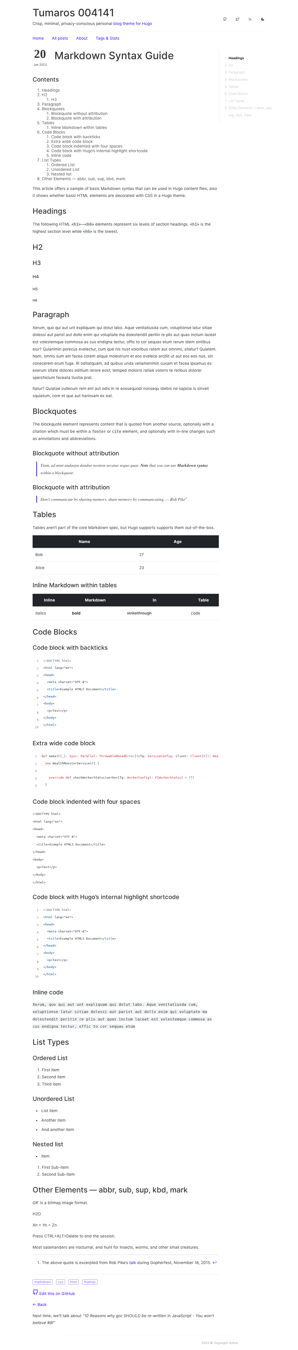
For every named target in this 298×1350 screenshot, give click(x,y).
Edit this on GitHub (56, 1293)
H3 (54, 99)
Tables (48, 122)
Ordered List (63, 164)
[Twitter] (237, 19)
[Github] (225, 19)
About (82, 38)
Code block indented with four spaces (86, 146)
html (73, 1282)
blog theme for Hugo (132, 23)
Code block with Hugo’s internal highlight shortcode (99, 150)
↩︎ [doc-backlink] (214, 1262)
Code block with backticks (75, 136)
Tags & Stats (107, 38)
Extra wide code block (72, 141)
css (60, 1282)
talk (132, 1262)
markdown (42, 1282)
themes (90, 1282)
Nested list (61, 174)
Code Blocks (53, 132)
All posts (60, 38)
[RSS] (250, 19)
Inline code (61, 155)
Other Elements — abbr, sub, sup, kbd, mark (83, 178)
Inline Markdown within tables (79, 127)
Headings (51, 90)
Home (38, 38)
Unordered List (65, 169)
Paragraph (51, 104)
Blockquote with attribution (76, 118)
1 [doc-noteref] (186, 498)
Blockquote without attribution (79, 113)
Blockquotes (53, 108)
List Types (51, 160)
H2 (44, 95)
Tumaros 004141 (73, 12)
